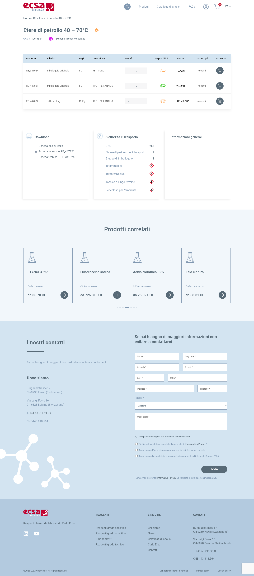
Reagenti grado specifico (111, 528)
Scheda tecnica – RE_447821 (56, 151)
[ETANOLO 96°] (32, 254)
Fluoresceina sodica (95, 272)
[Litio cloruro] (190, 254)
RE (34, 18)
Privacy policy (202, 570)
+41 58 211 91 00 (40, 413)
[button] (117, 307)
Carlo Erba (154, 544)
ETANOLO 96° (38, 272)
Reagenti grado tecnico (110, 544)
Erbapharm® (104, 539)
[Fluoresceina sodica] (84, 254)
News (151, 533)
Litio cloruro (195, 272)
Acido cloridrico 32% (148, 272)
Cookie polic (224, 570)
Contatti (153, 550)
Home (27, 18)
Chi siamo (154, 528)
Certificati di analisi (159, 539)
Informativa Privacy (196, 444)
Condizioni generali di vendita (174, 570)
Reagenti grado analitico (111, 533)
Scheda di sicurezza (51, 146)
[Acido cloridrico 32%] (137, 254)
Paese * (139, 397)
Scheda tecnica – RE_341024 (56, 157)
